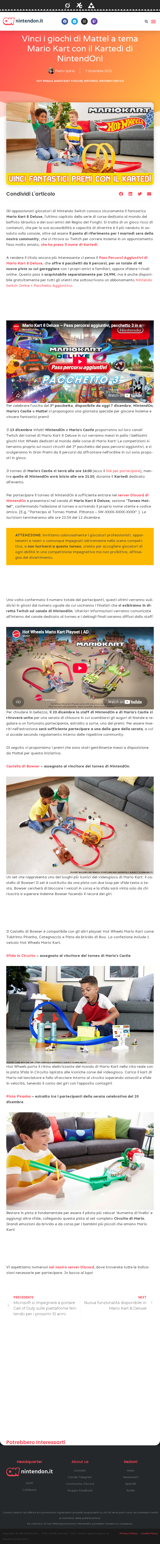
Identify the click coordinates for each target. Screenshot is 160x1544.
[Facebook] (64, 21)
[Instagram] (84, 21)
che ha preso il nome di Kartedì (69, 244)
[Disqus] (80, 1380)
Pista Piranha (18, 1096)
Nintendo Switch (111, 81)
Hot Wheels (44, 81)
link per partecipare (123, 471)
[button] (146, 21)
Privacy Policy (129, 1533)
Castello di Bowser (23, 766)
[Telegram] (74, 21)
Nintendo (91, 81)
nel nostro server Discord (71, 1267)
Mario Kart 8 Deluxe (68, 81)
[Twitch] (94, 21)
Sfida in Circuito (20, 955)
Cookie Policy (149, 1533)
